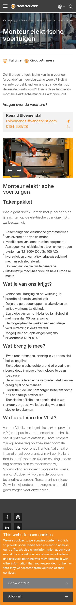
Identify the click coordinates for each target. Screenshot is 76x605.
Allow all (14, 596)
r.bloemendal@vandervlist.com (31, 121)
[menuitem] (25, 20)
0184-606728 (17, 127)
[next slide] (19, 171)
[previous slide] (9, 171)
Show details (18, 583)
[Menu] (5, 6)
